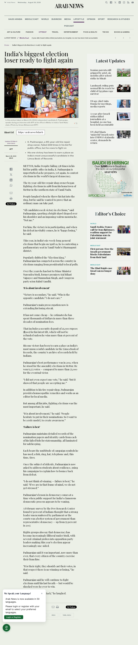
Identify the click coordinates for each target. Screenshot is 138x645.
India (53, 615)
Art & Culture (13, 32)
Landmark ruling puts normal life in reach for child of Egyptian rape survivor (102, 89)
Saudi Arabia (15, 19)
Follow (12, 204)
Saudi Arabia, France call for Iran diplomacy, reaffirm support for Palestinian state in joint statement (102, 232)
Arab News (11, 2)
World (45, 19)
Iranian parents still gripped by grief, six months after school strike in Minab (100, 74)
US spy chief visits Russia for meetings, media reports (101, 104)
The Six (105, 32)
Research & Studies (118, 19)
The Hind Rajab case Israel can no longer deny (101, 271)
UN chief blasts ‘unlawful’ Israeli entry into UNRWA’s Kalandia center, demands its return (42, 38)
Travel (55, 32)
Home (6, 45)
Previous (7, 93)
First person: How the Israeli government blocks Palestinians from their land (101, 253)
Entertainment (71, 32)
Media (67, 19)
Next (75, 93)
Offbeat (42, 32)
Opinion (91, 19)
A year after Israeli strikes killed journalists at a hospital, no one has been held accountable (102, 119)
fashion (29, 32)
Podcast (69, 26)
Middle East (32, 19)
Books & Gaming (122, 32)
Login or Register (13, 617)
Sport (101, 19)
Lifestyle (78, 19)
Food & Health (90, 32)
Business (56, 19)
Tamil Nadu (67, 615)
